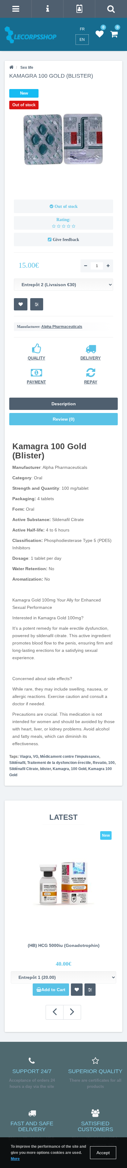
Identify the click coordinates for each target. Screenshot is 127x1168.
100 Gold (78, 769)
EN (82, 39)
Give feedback (66, 239)
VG (35, 756)
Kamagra (61, 769)
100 (111, 763)
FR (82, 29)
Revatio (99, 763)
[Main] (11, 67)
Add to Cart (53, 989)
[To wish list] (20, 304)
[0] (100, 34)
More (15, 1159)
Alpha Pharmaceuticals (61, 327)
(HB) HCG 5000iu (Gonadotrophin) (64, 945)
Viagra (25, 756)
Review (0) (64, 419)
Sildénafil (17, 763)
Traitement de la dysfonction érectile (59, 763)
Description (63, 403)
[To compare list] (36, 304)
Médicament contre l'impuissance (69, 756)
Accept (103, 1152)
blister (45, 769)
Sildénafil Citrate (23, 769)
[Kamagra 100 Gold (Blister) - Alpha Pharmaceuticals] (63, 139)
